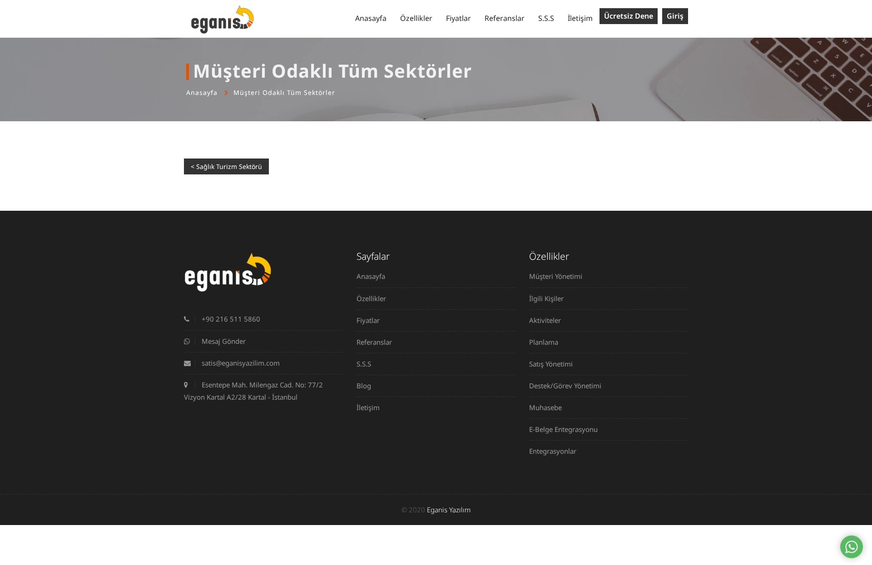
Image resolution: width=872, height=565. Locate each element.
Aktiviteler (545, 320)
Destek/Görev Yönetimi (565, 385)
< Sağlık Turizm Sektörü (226, 166)
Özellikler (416, 18)
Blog (364, 385)
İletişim (580, 18)
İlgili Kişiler (546, 298)
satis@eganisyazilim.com (240, 362)
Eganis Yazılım (449, 509)
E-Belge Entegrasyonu (563, 429)
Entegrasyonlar (552, 451)
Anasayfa (370, 18)
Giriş (675, 16)
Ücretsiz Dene (628, 16)
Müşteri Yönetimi (555, 276)
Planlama (543, 342)
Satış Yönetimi (551, 363)
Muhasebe (545, 407)
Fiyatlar (458, 18)
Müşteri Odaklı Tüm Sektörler (284, 92)
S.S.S (546, 18)
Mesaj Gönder (223, 341)
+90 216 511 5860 (230, 318)
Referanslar (505, 18)
